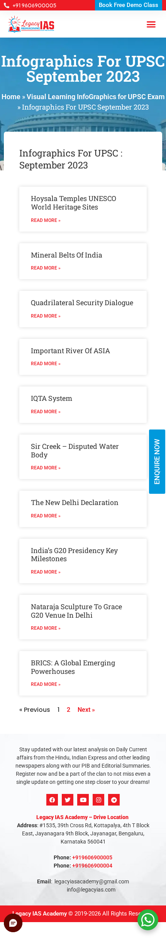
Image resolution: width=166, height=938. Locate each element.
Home (11, 97)
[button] (151, 24)
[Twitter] (67, 800)
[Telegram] (114, 800)
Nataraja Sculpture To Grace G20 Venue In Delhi (76, 611)
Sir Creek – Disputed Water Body (75, 450)
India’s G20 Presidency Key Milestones (74, 554)
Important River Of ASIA (70, 350)
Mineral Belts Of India (66, 254)
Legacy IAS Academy (39, 913)
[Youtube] (83, 800)
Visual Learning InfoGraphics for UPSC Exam (96, 97)
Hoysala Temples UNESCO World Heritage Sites (73, 202)
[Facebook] (52, 800)
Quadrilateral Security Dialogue (82, 302)
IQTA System (51, 398)
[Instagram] (98, 800)
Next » (86, 709)
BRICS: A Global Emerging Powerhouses (73, 667)
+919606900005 (92, 857)
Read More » (46, 220)
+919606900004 (92, 865)
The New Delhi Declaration (75, 502)
